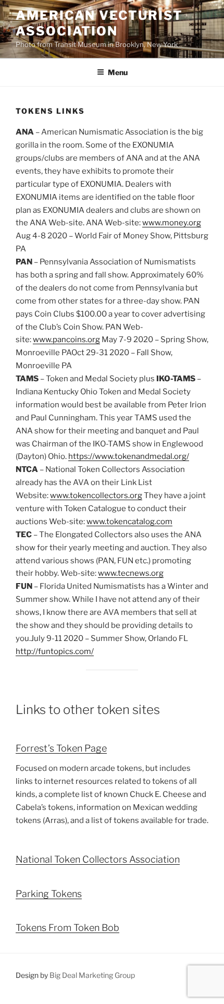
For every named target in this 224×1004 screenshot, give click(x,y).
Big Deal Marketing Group (92, 975)
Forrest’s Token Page (61, 748)
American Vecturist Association (99, 23)
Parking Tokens (49, 893)
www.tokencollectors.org (96, 495)
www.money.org (171, 222)
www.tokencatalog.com (129, 521)
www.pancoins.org (66, 339)
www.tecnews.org (131, 573)
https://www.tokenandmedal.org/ (128, 456)
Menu (118, 72)
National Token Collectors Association (98, 859)
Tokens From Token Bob (67, 927)
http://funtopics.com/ (55, 651)
